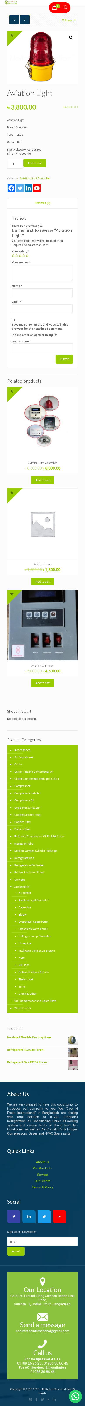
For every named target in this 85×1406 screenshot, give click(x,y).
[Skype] (31, 1399)
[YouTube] (48, 1399)
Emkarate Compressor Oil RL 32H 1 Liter (39, 836)
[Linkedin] (28, 188)
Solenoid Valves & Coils (34, 972)
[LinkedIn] (54, 1399)
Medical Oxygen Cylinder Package (35, 850)
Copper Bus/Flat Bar (27, 807)
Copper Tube (22, 822)
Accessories (22, 750)
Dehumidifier (22, 829)
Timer (22, 986)
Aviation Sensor (42, 564)
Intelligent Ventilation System (37, 950)
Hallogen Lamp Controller (35, 936)
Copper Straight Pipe (27, 814)
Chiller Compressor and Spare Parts (36, 778)
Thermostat (26, 979)
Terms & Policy (42, 1187)
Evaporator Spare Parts (33, 921)
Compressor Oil (24, 800)
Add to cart (35, 163)
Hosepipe (25, 943)
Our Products (42, 1168)
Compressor (22, 786)
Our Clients (42, 1181)
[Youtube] (37, 188)
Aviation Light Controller (35, 178)
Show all (70, 20)
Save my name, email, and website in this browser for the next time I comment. (40, 326)
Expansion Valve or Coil (33, 929)
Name (17, 285)
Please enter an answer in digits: (34, 335)
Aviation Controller (42, 665)
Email (16, 301)
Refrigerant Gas (24, 858)
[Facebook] (11, 188)
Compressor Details (26, 793)
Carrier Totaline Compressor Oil (33, 771)
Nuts (22, 957)
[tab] (42, 203)
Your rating (20, 251)
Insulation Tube (23, 843)
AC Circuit (25, 893)
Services (19, 879)
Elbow (23, 914)
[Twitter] (20, 188)
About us (42, 1162)
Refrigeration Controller (29, 865)
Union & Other (27, 993)
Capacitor (25, 907)
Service (42, 1175)
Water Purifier (22, 1008)
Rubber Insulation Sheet (29, 872)
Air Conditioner (23, 757)
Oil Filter (24, 965)
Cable (18, 764)
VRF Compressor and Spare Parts (35, 1001)
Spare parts (21, 886)
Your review (21, 262)
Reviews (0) (42, 203)
